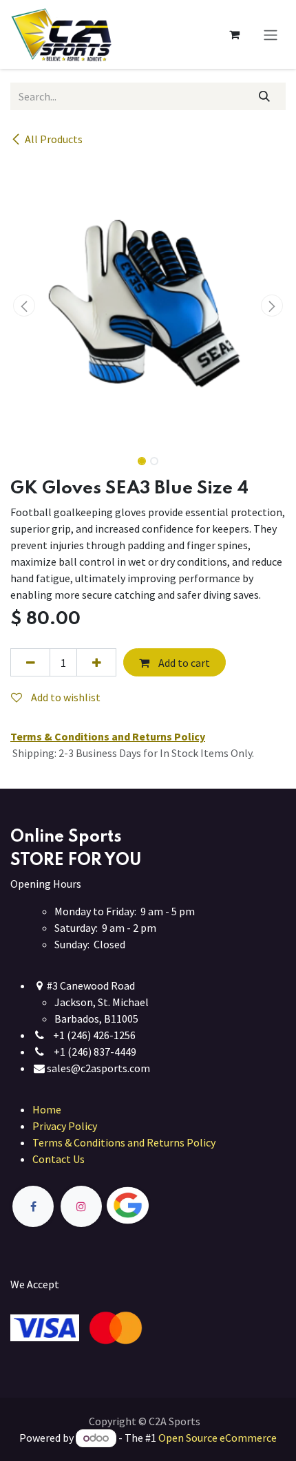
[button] (24, 306)
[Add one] (96, 662)
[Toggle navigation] (270, 34)
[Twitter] (159, 1206)
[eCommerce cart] (234, 34)
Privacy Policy (64, 1126)
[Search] (265, 96)
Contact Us (58, 1159)
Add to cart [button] (183, 663)
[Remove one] (30, 662)
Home (46, 1109)
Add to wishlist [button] (65, 697)
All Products (54, 139)
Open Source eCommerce (217, 1437)
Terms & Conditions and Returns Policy (123, 1142)
